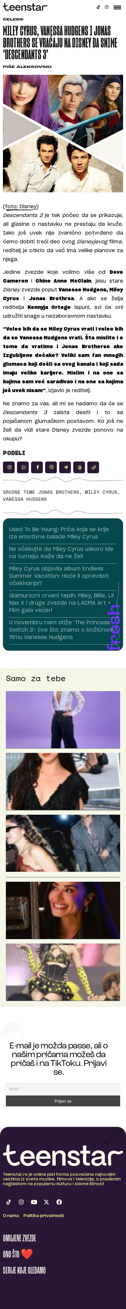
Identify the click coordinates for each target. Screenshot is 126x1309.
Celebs (13, 19)
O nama (11, 1216)
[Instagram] (107, 7)
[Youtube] (33, 1201)
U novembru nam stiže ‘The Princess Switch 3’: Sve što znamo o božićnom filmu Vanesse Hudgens (61, 630)
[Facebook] (58, 1201)
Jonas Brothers (58, 491)
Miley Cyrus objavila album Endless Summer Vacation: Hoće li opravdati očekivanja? (59, 576)
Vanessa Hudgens (25, 499)
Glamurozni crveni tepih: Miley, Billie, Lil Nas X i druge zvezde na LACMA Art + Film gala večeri (61, 603)
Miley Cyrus (101, 491)
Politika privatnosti (43, 1216)
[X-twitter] (46, 1201)
